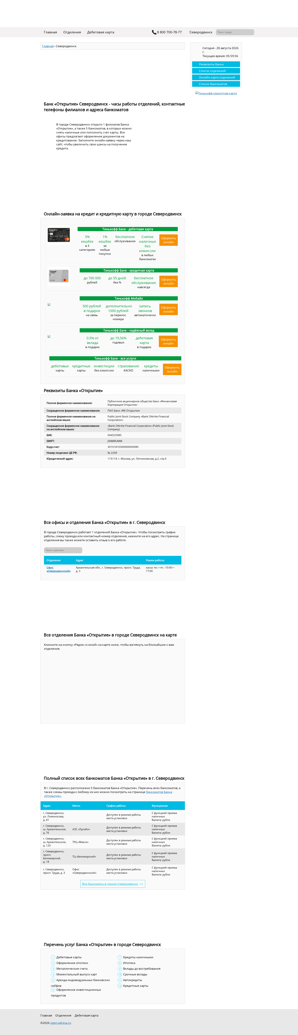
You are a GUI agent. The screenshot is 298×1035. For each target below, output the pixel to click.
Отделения (72, 32)
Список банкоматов (213, 84)
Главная (50, 32)
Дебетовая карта (100, 32)
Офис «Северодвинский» (59, 569)
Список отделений (212, 71)
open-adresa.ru (60, 1023)
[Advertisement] (112, 74)
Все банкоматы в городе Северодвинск (110, 884)
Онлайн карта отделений (217, 77)
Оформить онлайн (168, 240)
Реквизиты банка (211, 64)
